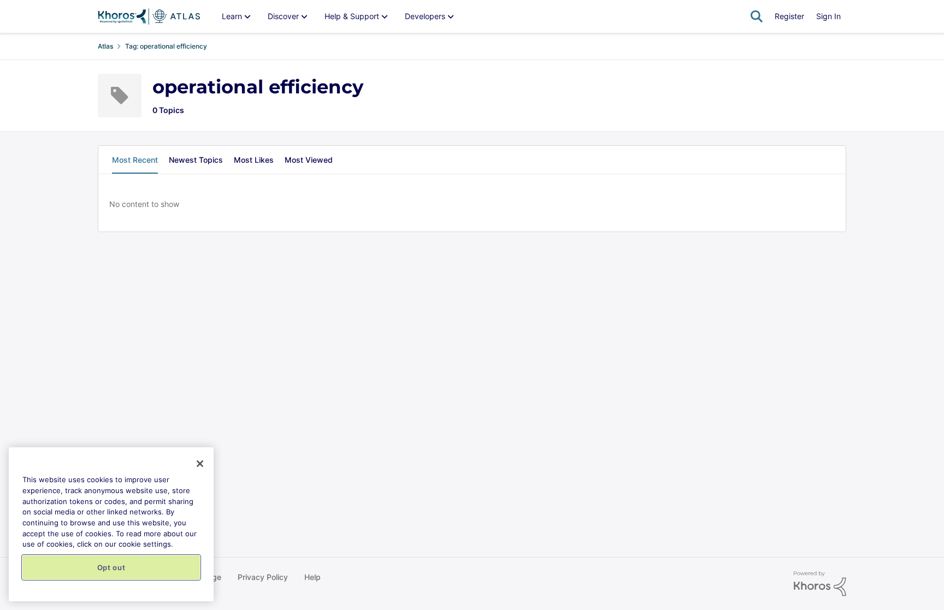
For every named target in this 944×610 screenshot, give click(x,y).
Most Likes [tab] (254, 159)
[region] (111, 524)
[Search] (756, 16)
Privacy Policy (263, 577)
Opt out (111, 567)
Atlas (105, 46)
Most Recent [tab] (135, 159)
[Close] (200, 464)
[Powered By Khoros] (820, 583)
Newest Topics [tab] (196, 159)
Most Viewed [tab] (309, 159)
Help (312, 577)
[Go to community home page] (149, 16)
